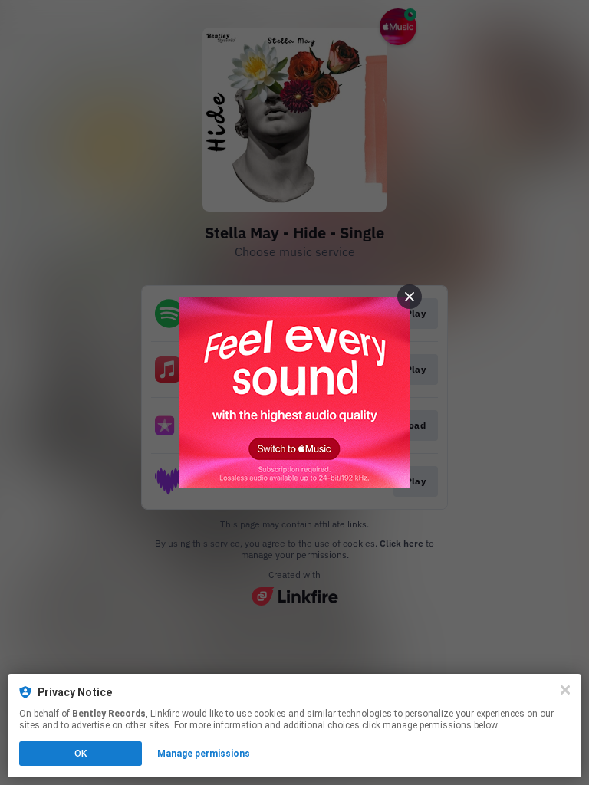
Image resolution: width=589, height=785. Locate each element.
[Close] (565, 690)
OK (80, 753)
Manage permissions (203, 753)
